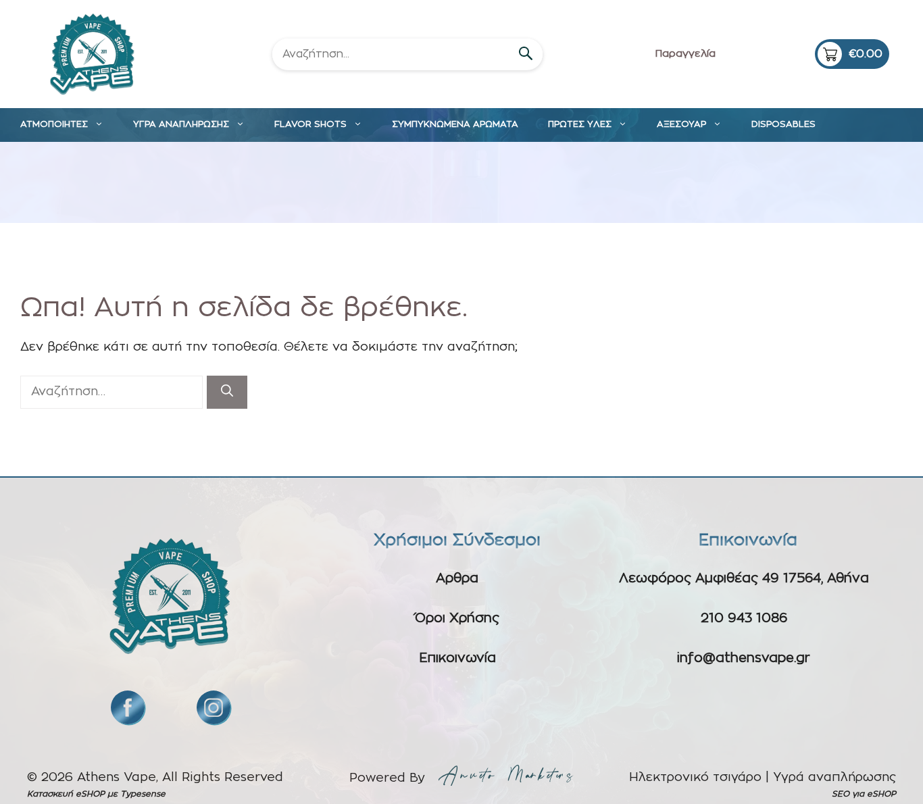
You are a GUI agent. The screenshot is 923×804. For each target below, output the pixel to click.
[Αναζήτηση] (227, 392)
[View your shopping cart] (852, 54)
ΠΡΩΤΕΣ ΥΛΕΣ (580, 124)
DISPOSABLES (783, 124)
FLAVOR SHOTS (310, 124)
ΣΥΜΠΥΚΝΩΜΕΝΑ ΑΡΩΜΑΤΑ (455, 124)
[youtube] (213, 707)
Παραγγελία (685, 54)
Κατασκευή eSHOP (66, 794)
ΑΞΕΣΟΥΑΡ (681, 124)
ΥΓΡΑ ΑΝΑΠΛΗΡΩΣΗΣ (181, 124)
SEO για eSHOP (864, 794)
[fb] (128, 707)
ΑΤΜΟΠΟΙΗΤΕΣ (54, 124)
